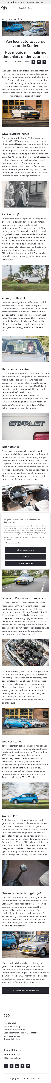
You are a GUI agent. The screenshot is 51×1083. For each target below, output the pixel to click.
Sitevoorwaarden (12, 1035)
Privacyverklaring (12, 1026)
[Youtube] (22, 1066)
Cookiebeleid (10, 1023)
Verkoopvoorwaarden (14, 1029)
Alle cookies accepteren (25, 550)
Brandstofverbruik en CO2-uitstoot (21, 1032)
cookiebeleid (27, 535)
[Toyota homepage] (4, 8)
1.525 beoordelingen (34, 2)
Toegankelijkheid (12, 1038)
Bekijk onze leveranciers (13, 543)
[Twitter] (39, 62)
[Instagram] (11, 1066)
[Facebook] (33, 62)
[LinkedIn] (44, 62)
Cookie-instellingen (25, 563)
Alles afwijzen (25, 556)
